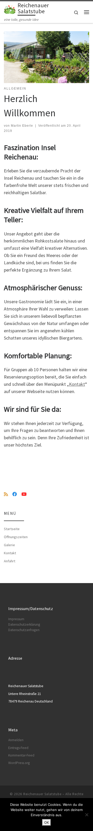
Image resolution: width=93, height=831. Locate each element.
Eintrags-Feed (18, 748)
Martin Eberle (22, 125)
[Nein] (86, 814)
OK (46, 822)
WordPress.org (19, 763)
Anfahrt (9, 561)
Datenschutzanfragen (24, 630)
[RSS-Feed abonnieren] (6, 494)
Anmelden (16, 740)
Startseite (12, 528)
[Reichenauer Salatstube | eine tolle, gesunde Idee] (10, 9)
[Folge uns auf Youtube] (24, 494)
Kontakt (77, 384)
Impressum (16, 619)
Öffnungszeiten (16, 537)
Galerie (9, 545)
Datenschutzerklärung (24, 624)
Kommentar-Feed (21, 755)
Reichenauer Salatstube (42, 794)
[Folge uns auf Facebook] (14, 494)
